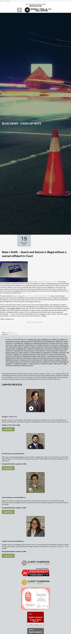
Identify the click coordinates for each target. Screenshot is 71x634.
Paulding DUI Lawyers (12, 360)
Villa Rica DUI (17, 365)
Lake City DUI (42, 356)
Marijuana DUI (10, 332)
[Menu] (19, 10)
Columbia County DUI (42, 345)
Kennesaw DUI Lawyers (29, 356)
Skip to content (4, 1)
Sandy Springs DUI (36, 362)
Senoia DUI (46, 362)
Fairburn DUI (58, 349)
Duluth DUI (30, 349)
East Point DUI (49, 349)
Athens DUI (55, 339)
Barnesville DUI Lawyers (13, 341)
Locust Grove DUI (52, 356)
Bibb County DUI (39, 341)
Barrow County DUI (27, 341)
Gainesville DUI (47, 352)
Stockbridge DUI (64, 362)
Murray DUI (36, 358)
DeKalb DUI (56, 347)
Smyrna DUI (54, 362)
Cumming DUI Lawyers (16, 347)
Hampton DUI (17, 354)
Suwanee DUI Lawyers (21, 363)
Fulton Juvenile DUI (36, 352)
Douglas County (10, 349)
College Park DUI (30, 345)
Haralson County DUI (29, 354)
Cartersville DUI (18, 343)
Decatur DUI (48, 347)
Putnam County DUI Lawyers (52, 360)
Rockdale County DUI (15, 362)
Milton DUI (20, 358)
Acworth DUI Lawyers (34, 339)
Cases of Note (30, 123)
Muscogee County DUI (47, 358)
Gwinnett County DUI (59, 352)
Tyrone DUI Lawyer (47, 363)
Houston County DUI (55, 354)
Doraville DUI (64, 347)
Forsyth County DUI (52, 350)
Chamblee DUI (28, 343)
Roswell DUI (26, 362)
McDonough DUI (11, 358)
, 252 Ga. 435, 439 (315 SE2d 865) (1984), (32, 296)
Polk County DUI (37, 360)
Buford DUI (59, 341)
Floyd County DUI (29, 350)
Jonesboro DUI (17, 356)
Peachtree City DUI (26, 360)
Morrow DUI (28, 358)
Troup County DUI (34, 363)
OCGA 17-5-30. (26, 293)
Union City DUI (57, 363)
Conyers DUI (54, 345)
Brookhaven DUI (50, 341)
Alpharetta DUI (46, 339)
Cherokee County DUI (55, 343)
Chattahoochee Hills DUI (40, 343)
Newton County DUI (61, 358)
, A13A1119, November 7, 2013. (42, 282)
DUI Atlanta (39, 322)
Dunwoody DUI (39, 349)
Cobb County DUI (18, 345)
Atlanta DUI (30, 322)
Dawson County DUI (37, 347)
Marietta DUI (62, 356)
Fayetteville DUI (18, 350)
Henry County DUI (42, 354)
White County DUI (27, 365)
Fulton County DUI (24, 352)
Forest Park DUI (40, 350)
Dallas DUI (26, 347)
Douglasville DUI (21, 349)
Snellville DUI (9, 363)
